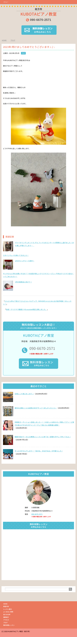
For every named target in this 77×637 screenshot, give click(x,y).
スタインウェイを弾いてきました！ (16, 255)
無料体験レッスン (9, 625)
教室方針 (6, 606)
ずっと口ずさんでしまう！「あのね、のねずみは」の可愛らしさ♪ (39, 451)
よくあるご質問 (8, 612)
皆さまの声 (6, 614)
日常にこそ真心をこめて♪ (24, 394)
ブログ (23, 53)
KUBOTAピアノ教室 (38, 12)
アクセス (6, 620)
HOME (5, 604)
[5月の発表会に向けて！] (8, 290)
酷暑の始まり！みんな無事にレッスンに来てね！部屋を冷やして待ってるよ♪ (43, 437)
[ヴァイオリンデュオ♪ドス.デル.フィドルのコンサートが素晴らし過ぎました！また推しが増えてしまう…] (8, 250)
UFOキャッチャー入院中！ (24, 261)
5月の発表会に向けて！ (23, 282)
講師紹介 (6, 617)
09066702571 (40, 19)
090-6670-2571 (42, 348)
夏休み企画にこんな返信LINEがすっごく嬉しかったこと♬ (36, 408)
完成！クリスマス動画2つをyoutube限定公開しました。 (26, 309)
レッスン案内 (7, 609)
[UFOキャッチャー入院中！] (8, 269)
